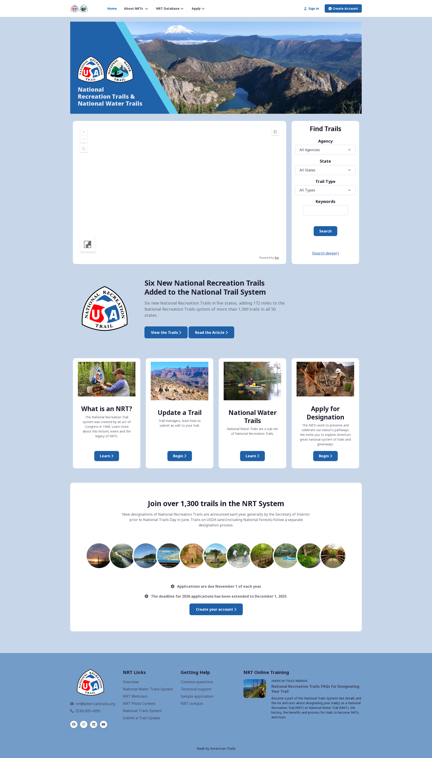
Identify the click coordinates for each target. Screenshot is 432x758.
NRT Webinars (135, 696)
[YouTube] (103, 724)
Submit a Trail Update (141, 717)
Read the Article (210, 332)
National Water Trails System (148, 689)
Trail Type (325, 181)
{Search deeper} (325, 253)
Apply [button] (196, 8)
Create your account (215, 609)
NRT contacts (192, 703)
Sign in (313, 8)
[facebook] (73, 724)
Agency (325, 141)
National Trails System (142, 710)
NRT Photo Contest (139, 703)
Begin (178, 455)
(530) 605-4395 (88, 710)
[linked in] (93, 724)
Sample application (197, 696)
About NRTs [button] (134, 8)
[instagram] (83, 724)
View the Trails (165, 332)
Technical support (196, 689)
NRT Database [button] (168, 8)
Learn (105, 455)
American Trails (223, 748)
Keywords (325, 201)
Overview (131, 681)
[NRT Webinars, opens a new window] (254, 688)
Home (112, 8)
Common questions (197, 681)
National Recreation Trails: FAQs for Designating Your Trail (315, 689)
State (325, 161)
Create (345, 8)
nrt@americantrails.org (95, 703)
